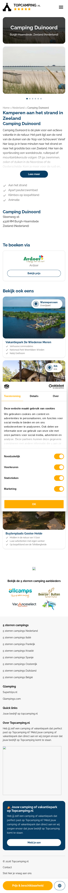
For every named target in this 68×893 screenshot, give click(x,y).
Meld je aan (34, 842)
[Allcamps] (20, 593)
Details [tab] (34, 396)
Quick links (10, 708)
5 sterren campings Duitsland (19, 670)
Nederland (18, 107)
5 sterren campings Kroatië (18, 650)
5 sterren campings (16, 625)
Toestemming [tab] (12, 396)
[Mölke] (49, 605)
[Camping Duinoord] (34, 70)
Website (62, 885)
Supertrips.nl (10, 692)
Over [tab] (56, 396)
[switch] (59, 467)
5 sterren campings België (18, 677)
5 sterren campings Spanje (18, 657)
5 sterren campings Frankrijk (19, 644)
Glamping (9, 686)
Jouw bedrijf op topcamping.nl (20, 713)
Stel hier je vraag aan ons (17, 873)
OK (34, 504)
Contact (7, 867)
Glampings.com (12, 698)
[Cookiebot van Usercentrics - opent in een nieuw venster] (49, 386)
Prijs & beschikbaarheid (27, 885)
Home (6, 107)
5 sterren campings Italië (17, 637)
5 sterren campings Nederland (20, 630)
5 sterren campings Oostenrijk (20, 664)
